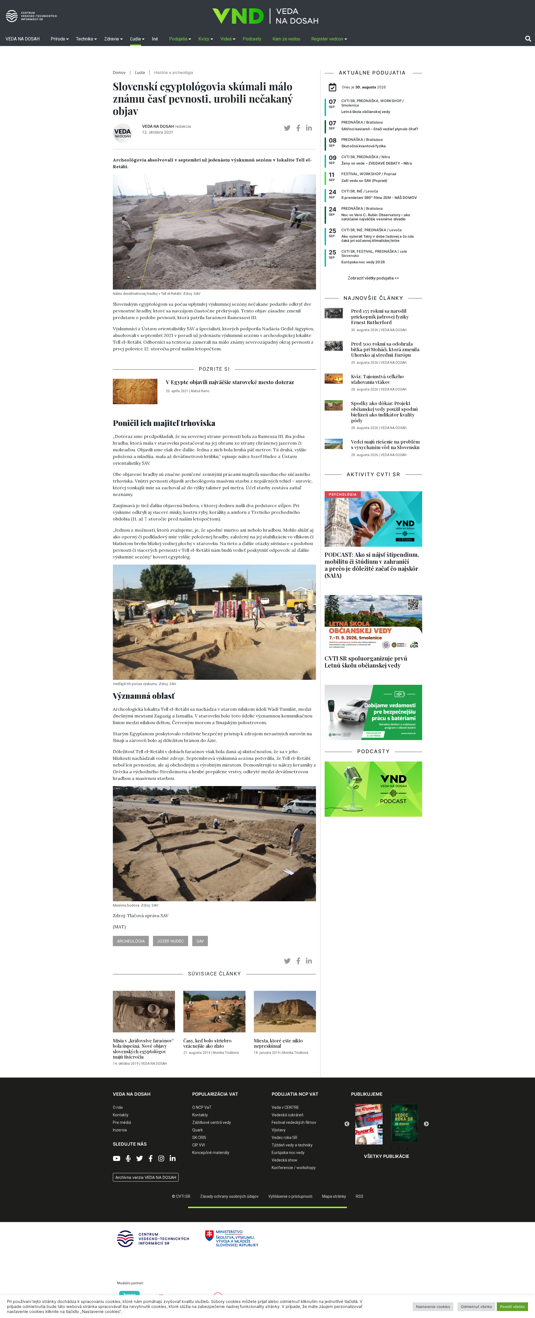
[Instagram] (161, 1159)
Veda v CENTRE (285, 1107)
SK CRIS (199, 1137)
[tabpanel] (369, 1123)
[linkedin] (309, 128)
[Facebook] (151, 1159)
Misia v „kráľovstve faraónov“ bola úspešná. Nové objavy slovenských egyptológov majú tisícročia (143, 1048)
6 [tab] (407, 1148)
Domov (119, 72)
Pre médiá (122, 1122)
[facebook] (298, 128)
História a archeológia (173, 72)
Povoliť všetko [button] (512, 1306)
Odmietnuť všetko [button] (476, 1306)
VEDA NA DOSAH (158, 126)
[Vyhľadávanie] (528, 39)
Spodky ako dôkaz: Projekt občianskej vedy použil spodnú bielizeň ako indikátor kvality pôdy (384, 411)
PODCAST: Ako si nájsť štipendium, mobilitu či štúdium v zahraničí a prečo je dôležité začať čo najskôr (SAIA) (372, 564)
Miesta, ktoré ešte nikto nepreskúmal (278, 1043)
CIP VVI (198, 1145)
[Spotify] (128, 1159)
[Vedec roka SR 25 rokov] (369, 1123)
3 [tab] (382, 1148)
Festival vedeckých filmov (294, 1122)
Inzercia (120, 1130)
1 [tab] (366, 1148)
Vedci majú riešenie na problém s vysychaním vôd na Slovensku (385, 444)
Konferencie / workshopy (294, 1167)
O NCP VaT (201, 1107)
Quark (197, 1130)
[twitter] (287, 128)
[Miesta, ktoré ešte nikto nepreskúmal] (285, 1013)
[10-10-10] (404, 1123)
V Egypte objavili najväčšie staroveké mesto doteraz (230, 381)
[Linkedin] (173, 1159)
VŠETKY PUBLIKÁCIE (386, 1156)
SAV (200, 941)
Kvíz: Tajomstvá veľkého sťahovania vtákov (377, 379)
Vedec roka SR (284, 1137)
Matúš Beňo (200, 391)
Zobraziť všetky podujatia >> (373, 278)
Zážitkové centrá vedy (211, 1122)
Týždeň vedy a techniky (292, 1145)
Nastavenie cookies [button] (433, 1306)
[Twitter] (139, 1159)
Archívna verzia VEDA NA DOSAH (145, 1177)
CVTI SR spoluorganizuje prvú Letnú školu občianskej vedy (366, 661)
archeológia (131, 941)
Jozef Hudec (170, 941)
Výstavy (279, 1130)
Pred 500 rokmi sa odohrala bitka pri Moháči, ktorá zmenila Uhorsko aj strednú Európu (385, 349)
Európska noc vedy (288, 1152)
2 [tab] (374, 1148)
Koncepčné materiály (210, 1152)
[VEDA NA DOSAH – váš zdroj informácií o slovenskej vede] (265, 16)
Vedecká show (284, 1160)
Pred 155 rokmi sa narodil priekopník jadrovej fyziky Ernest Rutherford (380, 316)
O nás (118, 1107)
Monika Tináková (226, 1053)
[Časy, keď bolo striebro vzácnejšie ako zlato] (214, 1013)
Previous (347, 1124)
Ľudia (140, 72)
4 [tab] (391, 1148)
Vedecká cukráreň (287, 1115)
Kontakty (120, 1115)
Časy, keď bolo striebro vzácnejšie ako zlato (207, 1043)
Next (426, 1124)
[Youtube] (116, 1159)
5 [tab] (399, 1148)
